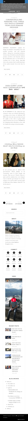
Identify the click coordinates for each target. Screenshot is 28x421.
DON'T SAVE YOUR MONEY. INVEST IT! (16, 343)
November (10, 385)
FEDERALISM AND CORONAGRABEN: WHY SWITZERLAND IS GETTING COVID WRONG (17, 359)
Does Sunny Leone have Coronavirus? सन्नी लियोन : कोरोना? (14, 87)
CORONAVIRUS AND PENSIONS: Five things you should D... (15, 391)
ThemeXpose (21, 415)
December (10, 383)
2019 (8, 408)
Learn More (12, 11)
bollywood (14, 142)
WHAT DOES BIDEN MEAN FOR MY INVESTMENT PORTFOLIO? (16, 369)
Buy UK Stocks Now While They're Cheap (16, 349)
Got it (18, 11)
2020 (8, 381)
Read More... (7, 69)
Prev (5, 39)
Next (22, 39)
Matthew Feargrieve (8, 255)
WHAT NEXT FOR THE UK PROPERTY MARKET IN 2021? (17, 330)
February (10, 406)
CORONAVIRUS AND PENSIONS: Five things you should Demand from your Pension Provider (14, 23)
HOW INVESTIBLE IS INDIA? (16, 337)
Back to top (21, 419)
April (9, 387)
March (9, 404)
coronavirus (14, 17)
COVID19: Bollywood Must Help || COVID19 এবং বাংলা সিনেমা (14, 146)
